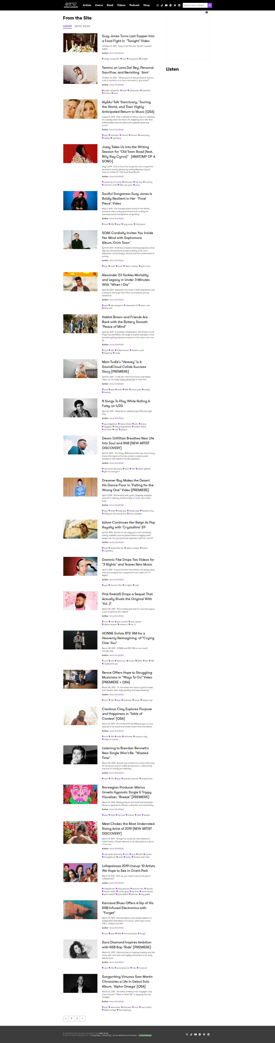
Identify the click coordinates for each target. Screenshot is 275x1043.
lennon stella (109, 891)
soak (120, 266)
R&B (126, 389)
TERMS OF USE (103, 1033)
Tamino (107, 93)
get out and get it (112, 471)
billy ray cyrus (126, 184)
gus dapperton (110, 423)
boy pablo (145, 894)
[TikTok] (162, 5)
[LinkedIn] (179, 5)
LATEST (67, 26)
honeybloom (109, 857)
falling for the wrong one (115, 513)
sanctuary (145, 135)
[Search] (210, 5)
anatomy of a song (112, 182)
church (125, 135)
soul (106, 224)
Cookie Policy (106, 1035)
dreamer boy (148, 510)
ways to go (148, 700)
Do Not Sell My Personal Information (125, 1035)
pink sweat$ (122, 621)
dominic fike (116, 585)
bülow (145, 548)
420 (116, 429)
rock (136, 1007)
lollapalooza (109, 888)
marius (131, 815)
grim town (145, 266)
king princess (123, 888)
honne (131, 660)
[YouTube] (166, 5)
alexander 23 (132, 305)
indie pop (122, 510)
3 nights (128, 585)
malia (117, 353)
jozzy (137, 184)
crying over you (111, 663)
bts (146, 660)
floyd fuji (108, 353)
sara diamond (123, 967)
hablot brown (123, 350)
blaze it (124, 429)
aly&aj (107, 138)
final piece (140, 224)
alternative (134, 90)
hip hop (138, 182)
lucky (128, 857)
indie (124, 90)
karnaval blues (130, 933)
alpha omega (110, 1009)
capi (137, 585)
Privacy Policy (95, 1035)
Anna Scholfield (116, 53)
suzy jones (133, 58)
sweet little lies (117, 548)
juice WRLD (123, 894)
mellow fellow (140, 426)
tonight (144, 58)
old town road (110, 184)
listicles (150, 888)
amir (116, 93)
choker (149, 854)
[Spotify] (170, 5)
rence (137, 700)
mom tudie (136, 389)
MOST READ (82, 26)
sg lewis (135, 891)
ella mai (134, 894)
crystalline (108, 550)
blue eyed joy (125, 1009)
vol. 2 (133, 624)
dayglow (108, 426)
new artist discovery (113, 468)
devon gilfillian (144, 468)
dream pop (134, 510)
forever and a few (142, 857)
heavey (107, 392)
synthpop (117, 138)
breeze (147, 815)
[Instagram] (158, 5)
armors (134, 135)
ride (134, 967)
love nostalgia (135, 513)
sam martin (146, 1007)
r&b (112, 224)
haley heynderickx (123, 426)
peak (120, 857)
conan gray (123, 891)
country (148, 182)
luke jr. (144, 423)
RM (152, 660)
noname (107, 429)
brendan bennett (131, 778)
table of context (111, 739)
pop (124, 58)
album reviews (131, 266)
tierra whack (125, 423)
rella (139, 815)
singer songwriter (111, 58)
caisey (147, 389)
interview (146, 90)
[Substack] (175, 5)
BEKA (140, 660)
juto (136, 423)
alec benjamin (117, 305)
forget (143, 933)
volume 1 (124, 624)
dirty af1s (108, 308)
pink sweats (136, 621)
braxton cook (138, 350)
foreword (143, 967)
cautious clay (141, 736)
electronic (121, 660)
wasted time (147, 778)
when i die (145, 305)
